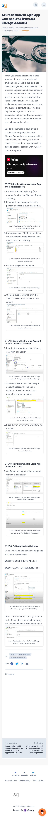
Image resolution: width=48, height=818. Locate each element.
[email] (27, 664)
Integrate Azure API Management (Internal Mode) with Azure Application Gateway (14, 749)
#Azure (13, 654)
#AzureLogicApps (24, 654)
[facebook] (11, 664)
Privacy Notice (11, 781)
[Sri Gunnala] (24, 794)
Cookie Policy (24, 781)
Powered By (18, 810)
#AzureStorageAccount (18, 657)
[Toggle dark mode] (35, 4)
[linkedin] (22, 664)
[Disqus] (24, 704)
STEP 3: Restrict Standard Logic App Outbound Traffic (23, 465)
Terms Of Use (37, 781)
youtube (15, 775)
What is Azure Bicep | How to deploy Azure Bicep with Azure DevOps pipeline (34, 749)
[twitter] (16, 664)
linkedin (24, 775)
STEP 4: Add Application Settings (21, 546)
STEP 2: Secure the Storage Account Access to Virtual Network (23, 342)
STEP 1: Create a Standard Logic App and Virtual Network (23, 185)
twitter (33, 775)
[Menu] (43, 4)
